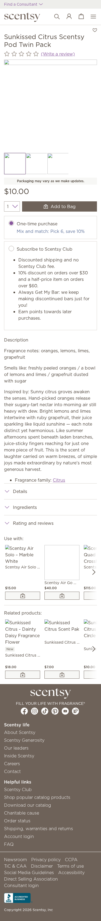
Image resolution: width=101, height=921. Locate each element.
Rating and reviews (33, 523)
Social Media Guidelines (29, 872)
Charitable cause (21, 813)
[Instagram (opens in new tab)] (34, 711)
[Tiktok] (44, 711)
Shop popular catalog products (37, 797)
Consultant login (21, 885)
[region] (50, 106)
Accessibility (71, 872)
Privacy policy (46, 860)
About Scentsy (19, 732)
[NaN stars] (21, 54)
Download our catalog (27, 805)
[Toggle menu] (91, 16)
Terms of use (70, 866)
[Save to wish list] (95, 29)
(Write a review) (58, 54)
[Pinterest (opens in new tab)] (55, 711)
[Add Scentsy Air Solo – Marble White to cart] (22, 596)
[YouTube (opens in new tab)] (65, 711)
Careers (12, 764)
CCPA (71, 860)
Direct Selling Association (31, 879)
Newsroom (15, 860)
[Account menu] (66, 17)
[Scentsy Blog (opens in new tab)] (75, 711)
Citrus (59, 480)
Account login (19, 836)
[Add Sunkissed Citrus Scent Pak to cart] (61, 675)
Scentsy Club (18, 789)
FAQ (9, 844)
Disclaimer (42, 866)
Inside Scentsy (19, 756)
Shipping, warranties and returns (38, 829)
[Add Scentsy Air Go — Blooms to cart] (61, 596)
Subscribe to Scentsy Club (44, 249)
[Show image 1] (15, 163)
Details (20, 491)
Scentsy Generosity (24, 740)
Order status (17, 821)
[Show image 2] (36, 163)
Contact (12, 771)
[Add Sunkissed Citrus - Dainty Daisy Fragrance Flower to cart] (22, 675)
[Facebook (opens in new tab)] (24, 711)
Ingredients (25, 507)
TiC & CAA (15, 866)
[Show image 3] (58, 163)
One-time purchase (37, 224)
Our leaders (16, 748)
